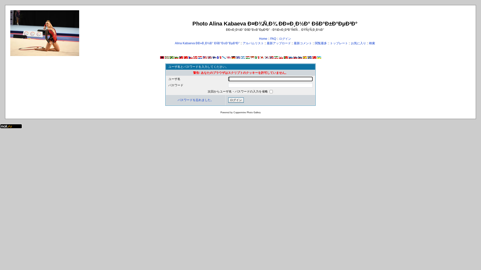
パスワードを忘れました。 (196, 100)
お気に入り (358, 43)
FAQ (273, 38)
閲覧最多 (321, 43)
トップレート (339, 43)
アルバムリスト (253, 43)
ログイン (285, 38)
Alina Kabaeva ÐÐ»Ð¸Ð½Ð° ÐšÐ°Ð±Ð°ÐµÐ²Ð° (207, 43)
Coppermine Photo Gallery (247, 112)
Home (263, 38)
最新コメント (303, 43)
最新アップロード (279, 43)
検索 (372, 43)
